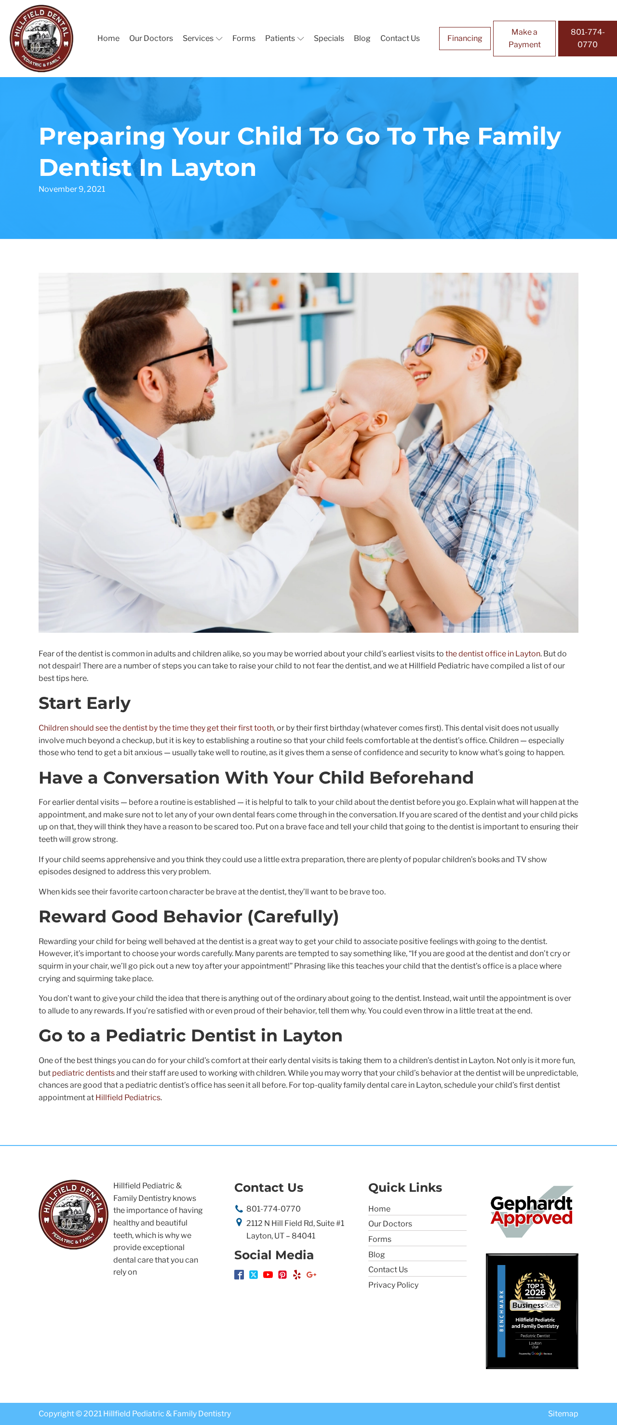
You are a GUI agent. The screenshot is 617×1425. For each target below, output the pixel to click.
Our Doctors (151, 38)
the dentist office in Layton (492, 653)
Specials (329, 38)
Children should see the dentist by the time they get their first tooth (156, 727)
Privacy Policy (393, 1285)
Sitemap (563, 1413)
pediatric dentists (83, 1073)
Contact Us (400, 38)
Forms (243, 38)
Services (198, 38)
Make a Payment (525, 38)
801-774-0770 (588, 38)
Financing (465, 38)
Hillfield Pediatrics (128, 1097)
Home (108, 38)
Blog (362, 38)
